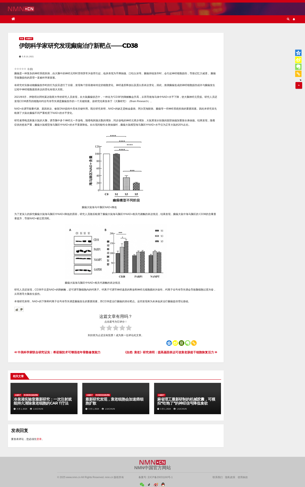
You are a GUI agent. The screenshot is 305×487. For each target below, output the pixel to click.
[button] (288, 19)
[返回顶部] (298, 85)
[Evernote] (187, 343)
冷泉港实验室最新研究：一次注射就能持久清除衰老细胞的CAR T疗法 (43, 401)
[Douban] (181, 343)
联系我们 (218, 477)
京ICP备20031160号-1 (160, 477)
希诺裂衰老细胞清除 (31, 395)
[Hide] (300, 80)
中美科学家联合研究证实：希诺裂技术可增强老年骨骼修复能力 (59, 352)
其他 (21, 38)
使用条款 (243, 477)
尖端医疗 (29, 38)
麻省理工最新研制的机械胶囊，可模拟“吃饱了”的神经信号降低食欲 (186, 401)
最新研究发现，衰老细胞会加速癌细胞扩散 (114, 401)
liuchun (38, 409)
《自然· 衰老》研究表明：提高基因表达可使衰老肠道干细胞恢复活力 (169, 352)
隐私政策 (230, 477)
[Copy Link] (194, 343)
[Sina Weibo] (175, 343)
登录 (39, 439)
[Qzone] (169, 343)
